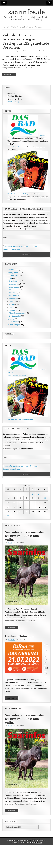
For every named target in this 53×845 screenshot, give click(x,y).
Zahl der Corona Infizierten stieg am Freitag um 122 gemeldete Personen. (25, 41)
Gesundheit (13, 290)
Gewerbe (13, 293)
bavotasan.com (37, 843)
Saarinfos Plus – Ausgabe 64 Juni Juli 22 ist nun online (24, 535)
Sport (11, 307)
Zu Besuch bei (15, 316)
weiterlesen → (9, 74)
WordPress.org (13, 102)
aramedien (8, 51)
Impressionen (13, 275)
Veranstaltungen (14, 325)
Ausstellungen (13, 270)
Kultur (11, 304)
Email (5, 238)
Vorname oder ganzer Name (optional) (18, 229)
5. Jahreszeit (14, 281)
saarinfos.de (26, 12)
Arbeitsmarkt (14, 287)
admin (10, 543)
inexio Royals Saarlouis (17, 147)
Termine (12, 310)
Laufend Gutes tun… (20, 636)
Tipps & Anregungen (17, 313)
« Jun (7, 515)
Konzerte (11, 319)
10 (45, 498)
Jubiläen (12, 301)
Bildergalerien (13, 272)
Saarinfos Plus (13, 322)
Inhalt (10, 278)
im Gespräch (14, 296)
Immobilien (13, 299)
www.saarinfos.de (25, 840)
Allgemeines (14, 284)
